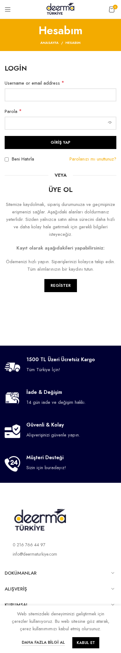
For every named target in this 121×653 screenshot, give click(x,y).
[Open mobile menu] (8, 9)
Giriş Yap (60, 142)
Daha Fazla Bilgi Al (43, 642)
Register (61, 285)
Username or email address (34, 82)
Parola (13, 111)
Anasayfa (49, 42)
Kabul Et (86, 643)
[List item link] (60, 544)
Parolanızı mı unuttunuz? (92, 159)
